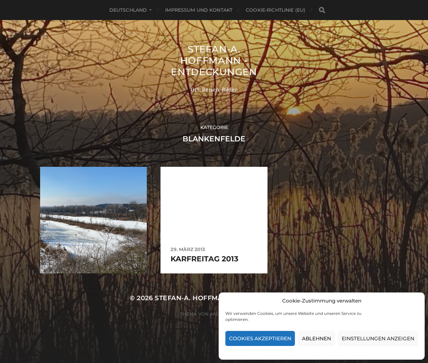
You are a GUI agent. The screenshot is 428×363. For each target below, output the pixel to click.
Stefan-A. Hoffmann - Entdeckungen (214, 60)
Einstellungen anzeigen (378, 338)
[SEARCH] (322, 10)
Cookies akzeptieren (260, 338)
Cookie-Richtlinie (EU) (275, 10)
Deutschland (128, 10)
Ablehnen (316, 338)
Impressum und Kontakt (198, 10)
